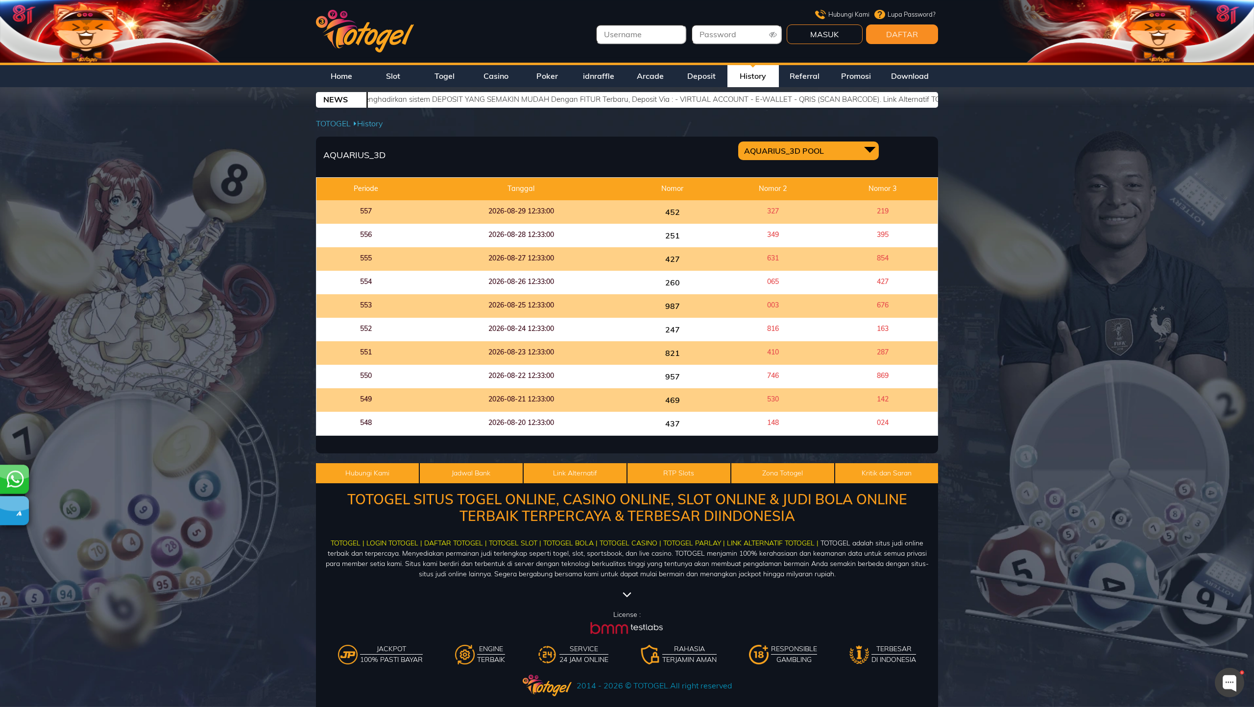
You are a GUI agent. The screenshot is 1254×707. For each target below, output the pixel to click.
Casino (495, 76)
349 (773, 234)
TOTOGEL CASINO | (630, 543)
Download (910, 76)
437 (672, 423)
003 (773, 305)
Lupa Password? (912, 14)
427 (672, 259)
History (753, 76)
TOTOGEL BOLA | (570, 543)
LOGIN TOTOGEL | (394, 543)
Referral (805, 76)
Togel (444, 76)
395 (883, 234)
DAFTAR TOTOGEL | (455, 543)
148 (773, 422)
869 (883, 375)
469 (672, 400)
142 (883, 399)
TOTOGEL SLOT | (515, 543)
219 (883, 211)
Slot (393, 76)
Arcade (650, 76)
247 (672, 329)
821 (672, 353)
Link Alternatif (575, 473)
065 (773, 281)
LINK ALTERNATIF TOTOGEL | (773, 543)
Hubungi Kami (848, 14)
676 (883, 305)
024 (883, 422)
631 (773, 258)
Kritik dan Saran (887, 473)
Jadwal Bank (471, 473)
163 (883, 328)
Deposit (701, 76)
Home (341, 76)
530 (773, 399)
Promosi (856, 76)
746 (773, 375)
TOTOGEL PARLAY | (694, 543)
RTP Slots (678, 473)
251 (672, 235)
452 (672, 212)
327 (773, 211)
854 (883, 258)
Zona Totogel (782, 473)
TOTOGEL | (347, 543)
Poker (547, 76)
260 (672, 282)
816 (773, 328)
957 (672, 376)
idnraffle (598, 76)
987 (672, 306)
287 (883, 352)
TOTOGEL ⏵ (336, 123)
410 (773, 352)
